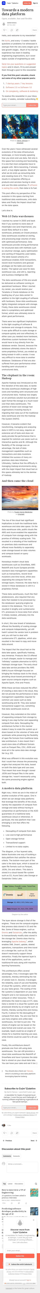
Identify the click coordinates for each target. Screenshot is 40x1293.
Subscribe (27, 3)
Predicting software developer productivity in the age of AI (14, 1211)
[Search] (36, 1184)
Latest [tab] (10, 1184)
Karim (7, 41)
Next (32, 1141)
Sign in (35, 3)
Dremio (5, 932)
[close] (33, 1220)
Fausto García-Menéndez (23, 512)
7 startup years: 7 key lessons (19, 83)
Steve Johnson (22, 141)
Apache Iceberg (19, 941)
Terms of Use (30, 1113)
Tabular (30, 1071)
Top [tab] (4, 1184)
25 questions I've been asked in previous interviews (14, 1196)
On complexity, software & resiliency (22, 91)
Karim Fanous (11, 23)
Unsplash (20, 143)
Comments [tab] (7, 1156)
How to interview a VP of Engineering (13, 1191)
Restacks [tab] (16, 1156)
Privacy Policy (27, 1274)
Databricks (17, 932)
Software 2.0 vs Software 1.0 (19, 87)
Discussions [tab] (19, 1184)
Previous (9, 1141)
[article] (20, 1197)
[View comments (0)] (12, 30)
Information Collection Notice (24, 1115)
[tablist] (11, 1156)
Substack (9, 1288)
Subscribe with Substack (21, 1264)
